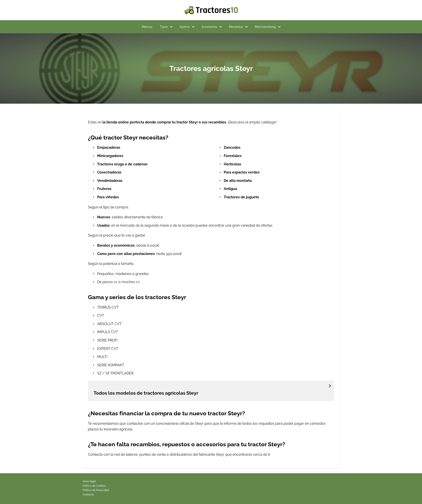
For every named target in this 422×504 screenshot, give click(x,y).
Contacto (88, 494)
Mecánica (236, 27)
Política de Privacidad (96, 490)
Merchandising (265, 27)
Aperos (185, 27)
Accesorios (209, 27)
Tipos (164, 27)
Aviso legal (89, 481)
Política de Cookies (94, 485)
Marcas (147, 27)
